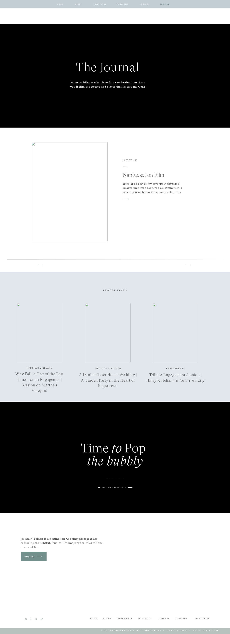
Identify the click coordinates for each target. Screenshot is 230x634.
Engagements (175, 369)
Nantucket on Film (143, 175)
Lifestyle (130, 160)
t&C (138, 630)
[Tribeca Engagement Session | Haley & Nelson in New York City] (175, 332)
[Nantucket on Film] (70, 191)
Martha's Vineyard (39, 368)
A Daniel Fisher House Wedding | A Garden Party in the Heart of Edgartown (108, 380)
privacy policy (153, 630)
